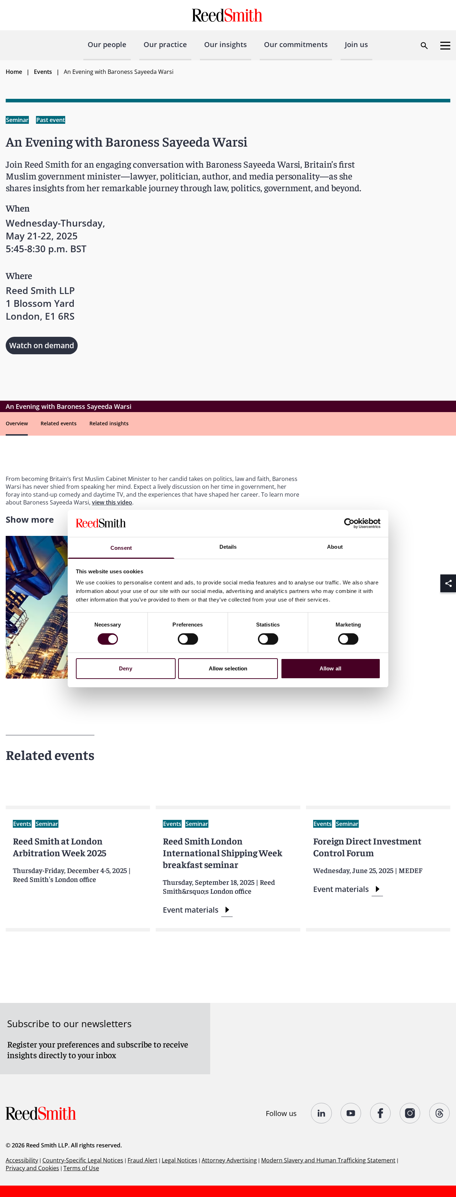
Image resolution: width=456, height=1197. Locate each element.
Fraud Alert (142, 1160)
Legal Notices (179, 1160)
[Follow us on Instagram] (410, 1113)
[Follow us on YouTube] (351, 1113)
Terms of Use (81, 1168)
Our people (107, 44)
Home (14, 72)
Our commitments (296, 44)
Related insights (109, 423)
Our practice (165, 44)
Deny (125, 668)
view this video (112, 502)
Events (43, 72)
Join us (356, 44)
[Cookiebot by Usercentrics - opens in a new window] (349, 523)
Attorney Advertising (229, 1160)
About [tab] (335, 547)
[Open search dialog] (424, 45)
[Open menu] (445, 45)
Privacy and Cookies (32, 1168)
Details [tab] (228, 547)
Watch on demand (41, 345)
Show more (30, 519)
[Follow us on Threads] (439, 1113)
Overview (17, 423)
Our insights (225, 44)
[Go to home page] (228, 15)
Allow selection (228, 668)
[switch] (188, 639)
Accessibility (22, 1160)
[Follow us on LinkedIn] (321, 1113)
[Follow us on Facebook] (380, 1113)
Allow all (330, 668)
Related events (59, 423)
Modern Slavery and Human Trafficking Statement (328, 1160)
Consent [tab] (121, 548)
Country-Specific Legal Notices (82, 1160)
